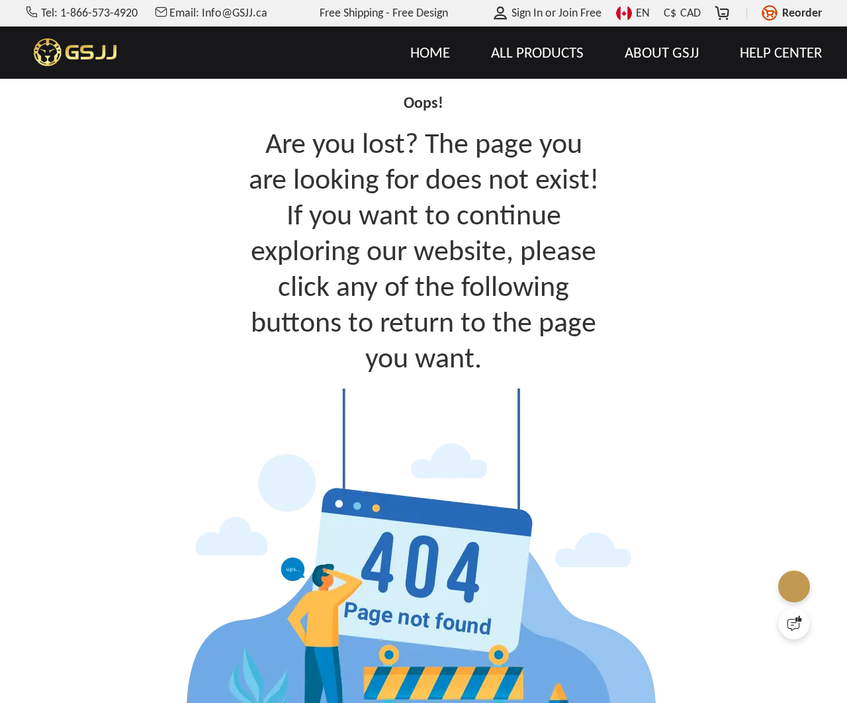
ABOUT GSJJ (662, 53)
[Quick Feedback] (794, 623)
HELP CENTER (780, 53)
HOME (430, 53)
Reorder (802, 12)
